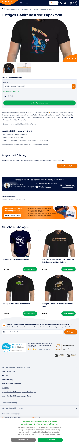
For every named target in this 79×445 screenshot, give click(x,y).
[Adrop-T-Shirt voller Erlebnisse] (20, 243)
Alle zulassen (50, 440)
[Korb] (65, 3)
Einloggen (70, 332)
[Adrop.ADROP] (2, 9)
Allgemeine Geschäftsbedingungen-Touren (17, 396)
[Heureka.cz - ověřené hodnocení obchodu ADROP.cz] (14, 351)
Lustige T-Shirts (20, 199)
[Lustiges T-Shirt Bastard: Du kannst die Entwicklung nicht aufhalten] (58, 243)
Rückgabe (5, 388)
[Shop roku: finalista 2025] (65, 347)
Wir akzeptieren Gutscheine (11, 384)
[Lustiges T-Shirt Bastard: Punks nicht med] (58, 288)
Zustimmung (55, 430)
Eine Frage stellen (67, 166)
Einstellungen (23, 440)
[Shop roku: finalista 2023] (59, 355)
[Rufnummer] (61, 3)
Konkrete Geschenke (8, 199)
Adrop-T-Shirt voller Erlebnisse (16, 259)
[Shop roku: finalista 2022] (71, 355)
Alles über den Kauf (8, 371)
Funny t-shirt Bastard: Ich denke (16, 303)
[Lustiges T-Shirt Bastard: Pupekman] (39, 40)
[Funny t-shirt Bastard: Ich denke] (20, 288)
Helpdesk (5, 375)
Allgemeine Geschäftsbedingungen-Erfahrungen (19, 392)
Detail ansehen (29, 269)
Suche (53, 3)
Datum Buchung (7, 379)
